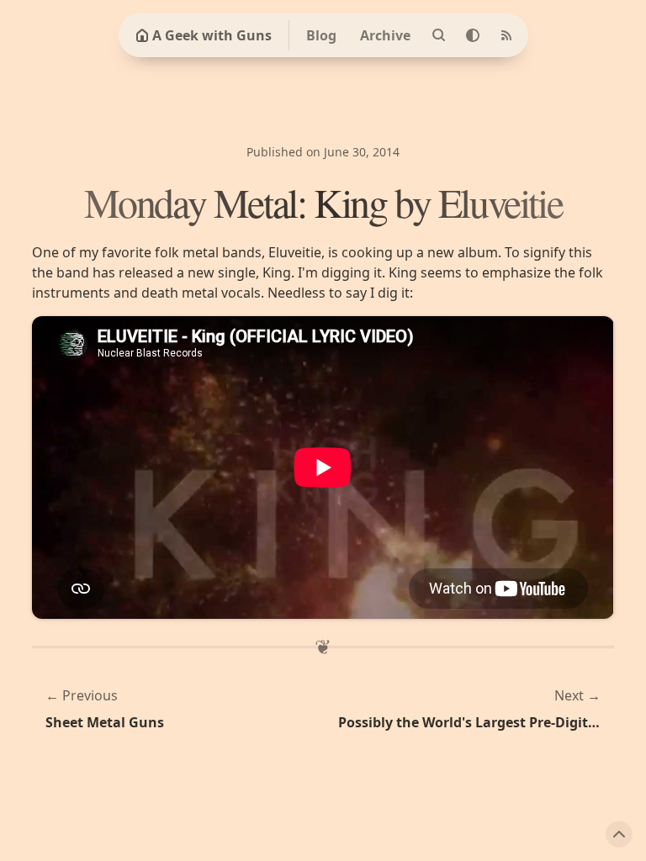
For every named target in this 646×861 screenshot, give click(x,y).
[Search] (439, 35)
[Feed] (506, 35)
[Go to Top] (619, 834)
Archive (385, 35)
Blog (321, 35)
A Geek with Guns (212, 35)
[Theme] (473, 35)
